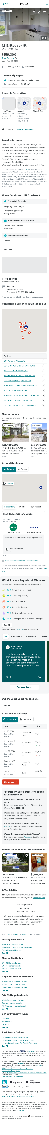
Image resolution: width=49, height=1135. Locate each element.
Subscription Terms (37, 1093)
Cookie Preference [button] (30, 1095)
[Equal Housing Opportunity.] (29, 1116)
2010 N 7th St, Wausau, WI (15, 390)
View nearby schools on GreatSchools (21, 560)
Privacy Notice (10, 1095)
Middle (22, 507)
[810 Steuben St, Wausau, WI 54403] (15, 862)
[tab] (9, 469)
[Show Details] (43, 361)
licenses (21, 1063)
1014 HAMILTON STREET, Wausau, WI (20, 385)
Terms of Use (26, 1093)
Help (3, 1095)
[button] (47, 4)
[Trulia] (4, 1082)
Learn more (20, 629)
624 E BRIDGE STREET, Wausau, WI (19, 366)
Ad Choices (19, 1095)
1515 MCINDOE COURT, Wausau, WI (19, 376)
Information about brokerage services (17, 1073)
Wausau (7, 826)
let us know (20, 1110)
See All (8, 625)
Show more (9, 782)
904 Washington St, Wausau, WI (17, 380)
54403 (26, 170)
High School (35, 507)
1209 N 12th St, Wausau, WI (15, 371)
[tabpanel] (24, 754)
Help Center (7, 1118)
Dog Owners (31, 636)
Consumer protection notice (38, 1073)
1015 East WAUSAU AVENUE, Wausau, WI (21, 395)
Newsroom (5, 1093)
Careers (42, 1091)
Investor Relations (15, 1093)
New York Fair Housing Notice (11, 1071)
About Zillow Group (19, 1091)
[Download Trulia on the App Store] (16, 1082)
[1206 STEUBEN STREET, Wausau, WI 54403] (15, 432)
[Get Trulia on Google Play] (33, 1082)
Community (16, 636)
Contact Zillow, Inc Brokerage (12, 1076)
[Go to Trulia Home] (24, 4)
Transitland (31, 1051)
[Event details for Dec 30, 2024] (43, 775)
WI (9, 935)
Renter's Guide (39, 898)
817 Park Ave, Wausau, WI (15, 361)
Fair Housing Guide (32, 1091)
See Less (9, 249)
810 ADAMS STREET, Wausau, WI (18, 400)
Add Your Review (24, 687)
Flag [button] (39, 677)
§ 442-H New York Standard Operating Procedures (17, 1069)
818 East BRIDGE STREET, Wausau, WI (20, 405)
